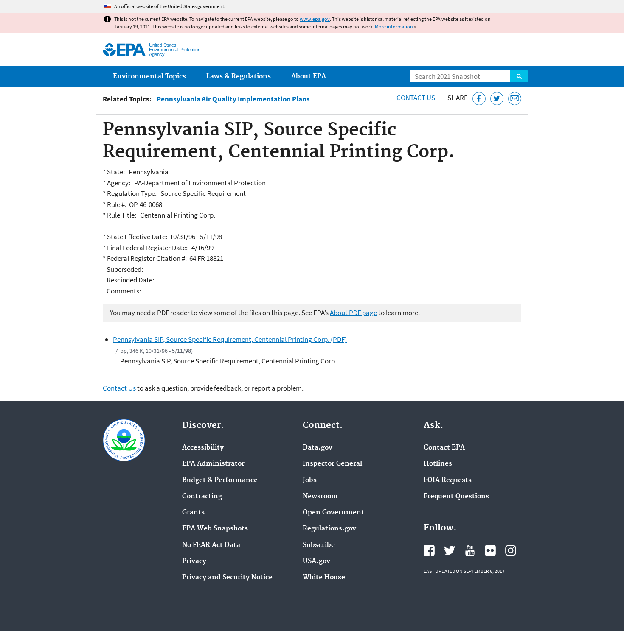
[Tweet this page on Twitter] (496, 98)
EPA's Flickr (490, 550)
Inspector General (332, 464)
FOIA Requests (448, 480)
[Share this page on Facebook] (479, 98)
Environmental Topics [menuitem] (149, 77)
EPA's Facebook (429, 550)
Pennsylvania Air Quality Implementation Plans (233, 99)
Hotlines (438, 464)
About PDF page (353, 312)
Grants (193, 513)
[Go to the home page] (124, 49)
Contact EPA (444, 448)
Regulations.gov (329, 529)
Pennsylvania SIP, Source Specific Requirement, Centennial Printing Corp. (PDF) (230, 339)
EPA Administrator (213, 464)
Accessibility (203, 448)
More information (394, 26)
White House (324, 577)
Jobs (310, 480)
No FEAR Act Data (211, 545)
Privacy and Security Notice (227, 577)
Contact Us (415, 97)
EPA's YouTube (469, 550)
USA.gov (316, 561)
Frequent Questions (456, 496)
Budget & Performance (220, 480)
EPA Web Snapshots (215, 529)
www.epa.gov (315, 19)
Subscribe (319, 545)
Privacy (194, 561)
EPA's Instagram (510, 550)
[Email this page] (514, 98)
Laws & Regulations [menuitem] (238, 77)
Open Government (333, 513)
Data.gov (317, 448)
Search (519, 76)
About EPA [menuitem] (308, 77)
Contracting (202, 496)
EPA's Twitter (449, 550)
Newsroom (320, 496)
